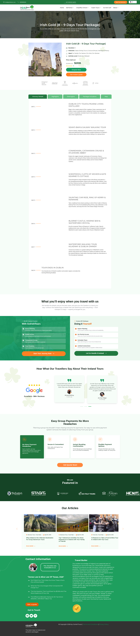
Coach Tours (95, 7)
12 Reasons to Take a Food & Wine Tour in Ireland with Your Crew (69, 538)
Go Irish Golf (107, 7)
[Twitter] (31, 616)
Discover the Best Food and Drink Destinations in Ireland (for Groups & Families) (101, 539)
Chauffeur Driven (81, 7)
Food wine (60, 534)
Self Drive (69, 7)
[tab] (37, 97)
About (115, 7)
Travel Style (36, 534)
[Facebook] (27, 616)
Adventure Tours (29, 534)
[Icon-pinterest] (35, 616)
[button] (81, 406)
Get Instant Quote (71, 2)
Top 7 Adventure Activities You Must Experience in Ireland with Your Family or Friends (37, 539)
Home (62, 7)
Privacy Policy (104, 624)
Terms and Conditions (90, 624)
